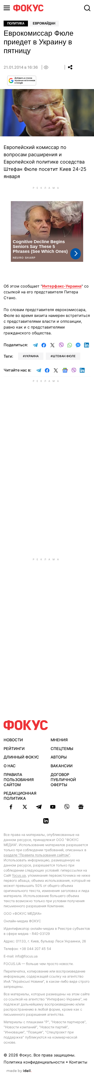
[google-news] (81, 807)
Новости (13, 739)
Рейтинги (14, 748)
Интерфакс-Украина (61, 286)
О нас (10, 765)
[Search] (87, 8)
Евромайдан (44, 23)
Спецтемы (62, 748)
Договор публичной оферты (63, 779)
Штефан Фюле (64, 356)
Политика (15, 23)
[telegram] (39, 807)
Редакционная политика (20, 796)
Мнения (59, 739)
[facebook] (11, 807)
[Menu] (7, 8)
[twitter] (25, 807)
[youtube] (53, 807)
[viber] (67, 807)
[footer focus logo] (26, 725)
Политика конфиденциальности (34, 1062)
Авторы (59, 757)
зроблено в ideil (19, 1071)
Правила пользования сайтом (19, 779)
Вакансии (62, 765)
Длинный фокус (21, 757)
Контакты (78, 1062)
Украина (32, 356)
